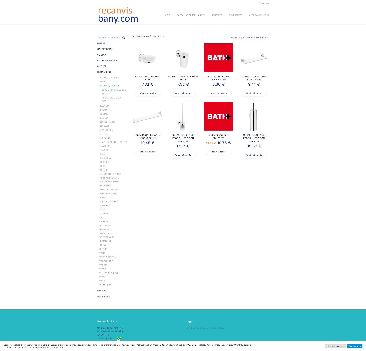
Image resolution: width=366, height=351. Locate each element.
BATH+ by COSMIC (109, 85)
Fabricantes (235, 15)
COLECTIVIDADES (107, 60)
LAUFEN (104, 213)
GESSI (102, 166)
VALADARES (106, 261)
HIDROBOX (105, 185)
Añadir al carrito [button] (148, 93)
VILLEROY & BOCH (109, 273)
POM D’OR (105, 225)
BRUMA (103, 110)
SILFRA (103, 249)
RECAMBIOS (104, 72)
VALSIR (103, 265)
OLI (101, 217)
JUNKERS (104, 205)
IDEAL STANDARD (109, 189)
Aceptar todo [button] (355, 346)
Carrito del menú (259, 15)
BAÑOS (101, 43)
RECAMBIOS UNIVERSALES (107, 235)
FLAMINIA (105, 146)
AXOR (102, 81)
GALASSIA (105, 158)
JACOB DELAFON (109, 201)
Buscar (123, 37)
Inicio (167, 15)
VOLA (102, 281)
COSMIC (103, 114)
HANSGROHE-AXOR (110, 174)
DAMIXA (103, 118)
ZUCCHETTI (105, 285)
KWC (102, 209)
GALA (102, 154)
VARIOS (101, 290)
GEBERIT (104, 162)
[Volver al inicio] (118, 15)
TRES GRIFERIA (108, 257)
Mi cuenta (264, 3)
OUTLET (101, 66)
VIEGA (102, 269)
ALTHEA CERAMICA (110, 77)
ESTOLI (103, 134)
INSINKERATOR (107, 193)
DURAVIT (104, 126)
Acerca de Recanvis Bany (191, 15)
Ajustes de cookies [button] (335, 346)
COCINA (101, 54)
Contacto (216, 15)
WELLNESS (103, 296)
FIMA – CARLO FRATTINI (113, 142)
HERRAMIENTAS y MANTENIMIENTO (109, 180)
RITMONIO (105, 241)
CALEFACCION (105, 49)
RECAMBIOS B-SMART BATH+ (114, 92)
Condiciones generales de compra (205, 328)
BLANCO (104, 105)
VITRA (102, 277)
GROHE (103, 170)
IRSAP (102, 197)
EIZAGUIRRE (106, 130)
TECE (102, 253)
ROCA (102, 245)
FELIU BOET (106, 138)
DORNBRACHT (107, 122)
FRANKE (104, 150)
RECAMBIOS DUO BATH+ (111, 99)
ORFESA (104, 221)
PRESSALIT (105, 229)
